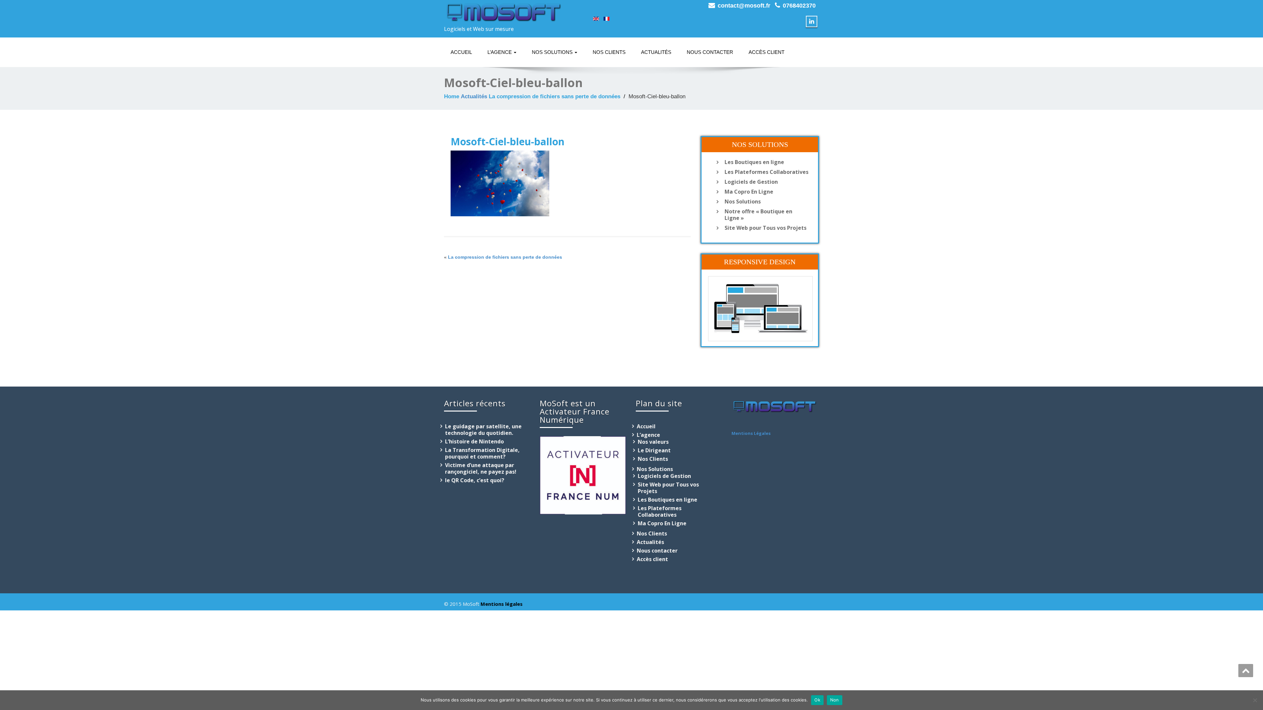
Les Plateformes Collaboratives (766, 172)
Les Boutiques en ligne (754, 162)
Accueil (461, 52)
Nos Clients (609, 52)
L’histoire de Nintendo (474, 441)
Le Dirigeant (654, 450)
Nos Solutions (553, 52)
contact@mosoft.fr (744, 5)
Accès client (766, 52)
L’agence (500, 52)
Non (834, 699)
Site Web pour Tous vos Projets (765, 228)
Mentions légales (502, 604)
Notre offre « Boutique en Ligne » (758, 214)
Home (451, 96)
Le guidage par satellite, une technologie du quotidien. (483, 430)
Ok (817, 699)
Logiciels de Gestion (751, 181)
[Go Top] (1245, 670)
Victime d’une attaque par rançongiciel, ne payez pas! (480, 468)
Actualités (656, 52)
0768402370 (799, 5)
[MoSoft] (503, 11)
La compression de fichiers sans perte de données (554, 96)
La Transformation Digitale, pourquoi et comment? (482, 453)
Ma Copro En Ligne (749, 191)
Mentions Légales (751, 433)
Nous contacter (710, 52)
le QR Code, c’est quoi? (474, 480)
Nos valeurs (653, 441)
